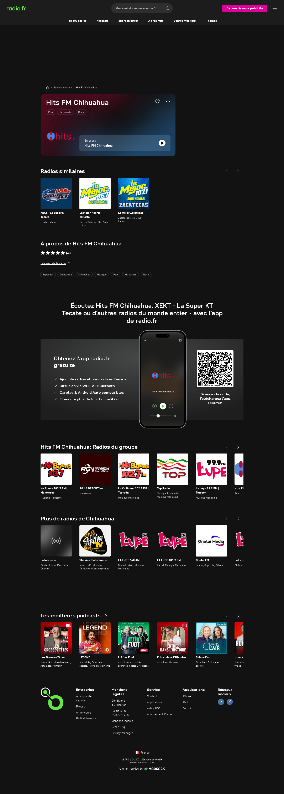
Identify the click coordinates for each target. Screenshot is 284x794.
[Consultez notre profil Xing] (229, 702)
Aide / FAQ (153, 708)
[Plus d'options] (168, 101)
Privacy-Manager (122, 733)
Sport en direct (128, 20)
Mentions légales (122, 721)
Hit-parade (65, 112)
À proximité (156, 20)
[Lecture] (162, 143)
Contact (152, 696)
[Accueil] (47, 87)
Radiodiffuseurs (86, 718)
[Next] (238, 170)
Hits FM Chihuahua (98, 145)
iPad (185, 702)
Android (188, 708)
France (144, 752)
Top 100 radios (76, 20)
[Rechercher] (167, 8)
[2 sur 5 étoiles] (47, 252)
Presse (80, 706)
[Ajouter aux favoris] (157, 101)
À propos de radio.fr (83, 698)
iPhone (187, 696)
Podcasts (102, 20)
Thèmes (211, 20)
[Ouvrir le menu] (274, 8)
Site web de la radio (53, 263)
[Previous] (226, 170)
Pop (50, 112)
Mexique (102, 275)
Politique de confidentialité (120, 713)
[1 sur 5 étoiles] (42, 252)
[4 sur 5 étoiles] (57, 252)
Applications (155, 702)
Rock (81, 112)
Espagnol (48, 275)
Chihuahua (66, 275)
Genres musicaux (185, 20)
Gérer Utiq (118, 727)
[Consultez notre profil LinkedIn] (221, 702)
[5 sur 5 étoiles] (62, 252)
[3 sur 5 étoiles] (52, 252)
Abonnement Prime (159, 714)
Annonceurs (83, 712)
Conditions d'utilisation (118, 702)
